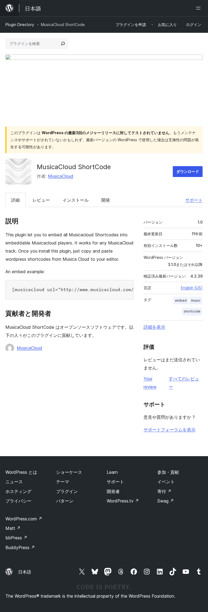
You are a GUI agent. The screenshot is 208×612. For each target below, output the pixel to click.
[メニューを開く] (199, 8)
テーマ (62, 481)
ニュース (14, 481)
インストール (76, 200)
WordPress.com (23, 518)
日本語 (24, 572)
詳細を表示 (154, 327)
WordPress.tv (123, 501)
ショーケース (69, 472)
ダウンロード (187, 171)
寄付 (164, 491)
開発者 (113, 491)
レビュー (41, 200)
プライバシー (18, 501)
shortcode (192, 311)
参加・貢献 (168, 472)
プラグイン (67, 491)
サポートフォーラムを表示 (170, 429)
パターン (64, 501)
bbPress (16, 537)
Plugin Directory (19, 24)
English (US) (192, 287)
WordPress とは (21, 472)
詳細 (15, 200)
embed (181, 300)
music (195, 300)
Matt (13, 528)
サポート (194, 200)
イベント (166, 481)
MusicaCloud (60, 176)
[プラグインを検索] (62, 43)
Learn (112, 472)
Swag (165, 501)
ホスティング (18, 491)
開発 (105, 200)
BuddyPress (20, 547)
